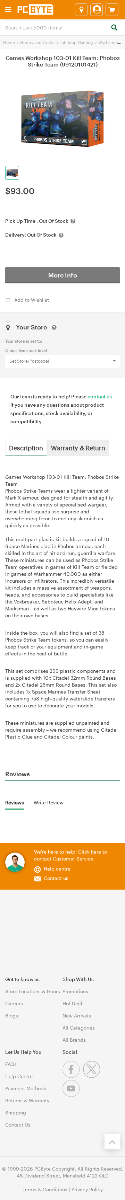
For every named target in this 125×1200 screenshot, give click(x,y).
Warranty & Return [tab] (78, 447)
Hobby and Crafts (37, 42)
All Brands (74, 1040)
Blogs (11, 1015)
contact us (100, 396)
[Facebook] (72, 1076)
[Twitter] (92, 1076)
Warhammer (110, 42)
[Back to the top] (112, 1141)
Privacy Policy (87, 1189)
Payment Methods (25, 1088)
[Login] (96, 9)
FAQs (11, 1064)
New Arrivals (76, 1015)
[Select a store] (81, 9)
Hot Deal (72, 1003)
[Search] (114, 28)
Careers (14, 1003)
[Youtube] (72, 1095)
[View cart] (112, 9)
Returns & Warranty (27, 1100)
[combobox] (62, 27)
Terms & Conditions (45, 1189)
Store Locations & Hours (32, 991)
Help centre (57, 869)
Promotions (75, 991)
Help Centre (19, 1076)
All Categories (78, 1028)
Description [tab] (26, 447)
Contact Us (18, 1125)
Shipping (15, 1112)
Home (9, 42)
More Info (62, 275)
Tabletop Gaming (76, 42)
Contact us (56, 878)
